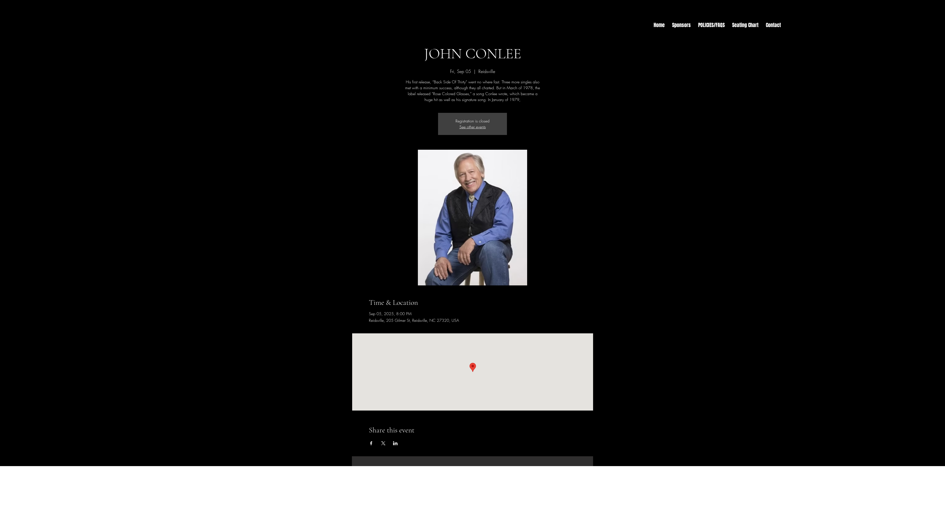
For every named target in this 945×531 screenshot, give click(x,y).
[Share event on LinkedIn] (395, 443)
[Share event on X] (383, 443)
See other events (472, 127)
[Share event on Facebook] (371, 443)
